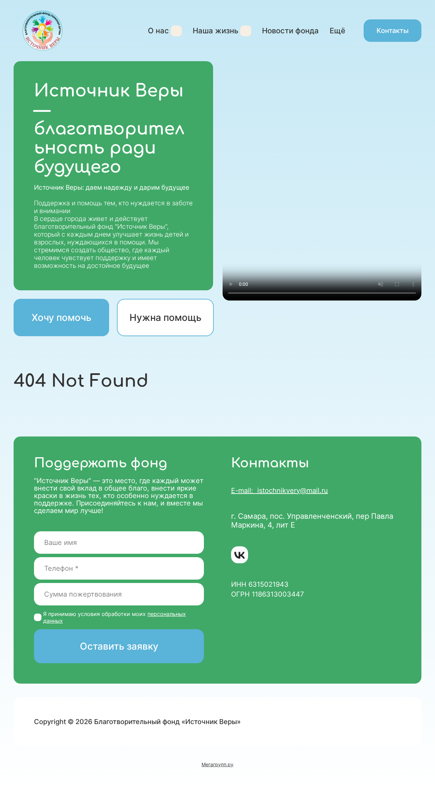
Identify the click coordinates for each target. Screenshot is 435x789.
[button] (165, 317)
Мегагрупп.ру (217, 764)
